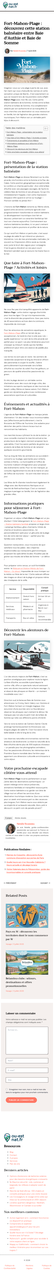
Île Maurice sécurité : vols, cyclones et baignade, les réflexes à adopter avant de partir (28, 1185)
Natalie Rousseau (26, 823)
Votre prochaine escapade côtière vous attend (25, 152)
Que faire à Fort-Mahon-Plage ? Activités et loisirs (27, 138)
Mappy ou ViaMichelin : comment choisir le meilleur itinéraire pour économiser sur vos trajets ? (29, 1247)
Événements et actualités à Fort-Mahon (23, 141)
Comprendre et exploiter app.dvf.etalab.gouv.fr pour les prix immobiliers (25, 1226)
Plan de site (15, 1164)
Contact (13, 1155)
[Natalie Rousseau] (11, 828)
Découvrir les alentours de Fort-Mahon (22, 149)
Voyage (9, 944)
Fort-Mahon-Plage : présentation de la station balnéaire (25, 133)
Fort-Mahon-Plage (12, 333)
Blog (11, 1152)
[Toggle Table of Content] (44, 128)
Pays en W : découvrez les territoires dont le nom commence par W (27, 935)
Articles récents (20, 818)
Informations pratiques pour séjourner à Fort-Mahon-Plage (25, 144)
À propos (8, 818)
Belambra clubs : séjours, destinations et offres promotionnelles (21, 982)
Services (13, 1161)
